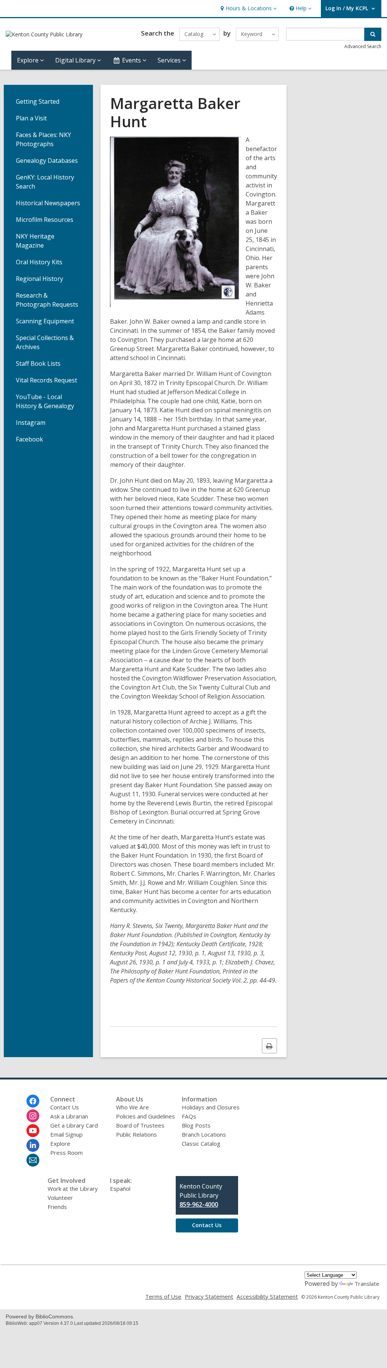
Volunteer (60, 1197)
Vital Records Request (46, 380)
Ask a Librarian (69, 1116)
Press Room (66, 1152)
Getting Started (37, 101)
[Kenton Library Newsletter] (32, 1160)
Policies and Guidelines (145, 1116)
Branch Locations (204, 1134)
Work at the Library (73, 1188)
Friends (57, 1206)
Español (120, 1188)
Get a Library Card (74, 1125)
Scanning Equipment (45, 321)
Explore (60, 1143)
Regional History (39, 279)
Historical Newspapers (48, 203)
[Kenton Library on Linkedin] (32, 1145)
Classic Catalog (201, 1143)
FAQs (189, 1116)
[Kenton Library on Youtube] (32, 1130)
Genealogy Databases (47, 160)
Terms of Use (163, 1296)
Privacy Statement (209, 1296)
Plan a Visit (31, 118)
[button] (248, 8)
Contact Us (64, 1107)
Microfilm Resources (44, 219)
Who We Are (132, 1107)
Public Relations (136, 1134)
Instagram (30, 422)
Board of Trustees (140, 1125)
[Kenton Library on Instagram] (32, 1115)
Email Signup (66, 1134)
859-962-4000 (199, 1204)
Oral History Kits (39, 262)
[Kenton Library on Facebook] (32, 1101)
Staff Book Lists (38, 363)
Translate (366, 1283)
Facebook (29, 439)
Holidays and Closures (211, 1107)
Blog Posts (196, 1125)
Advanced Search (362, 46)
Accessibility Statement (267, 1296)
